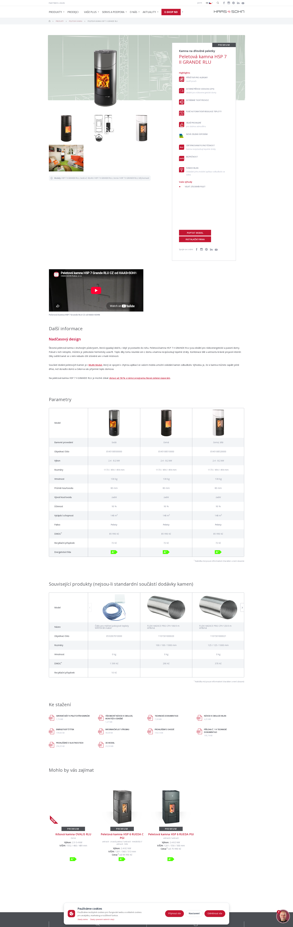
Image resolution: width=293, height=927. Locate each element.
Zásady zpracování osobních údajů (102, 919)
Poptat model (195, 232)
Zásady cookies (83, 919)
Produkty (60, 21)
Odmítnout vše (215, 913)
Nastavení (194, 913)
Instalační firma (195, 239)
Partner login (57, 3)
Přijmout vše (174, 913)
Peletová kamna (75, 21)
